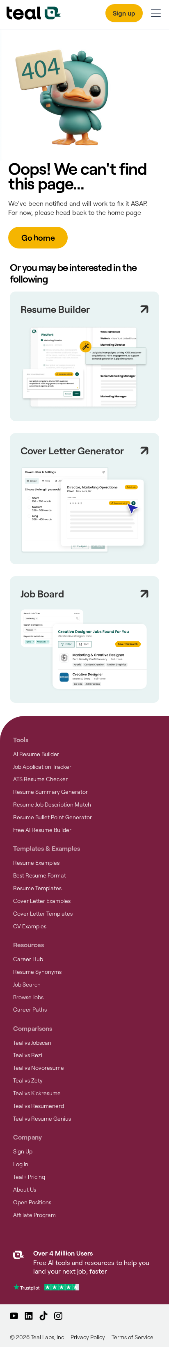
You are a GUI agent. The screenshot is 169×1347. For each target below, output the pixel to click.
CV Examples (29, 926)
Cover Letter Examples (42, 901)
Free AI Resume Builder (42, 830)
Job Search (27, 984)
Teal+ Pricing (29, 1177)
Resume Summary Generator (50, 791)
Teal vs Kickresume (37, 1093)
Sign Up (22, 1151)
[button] (154, 13)
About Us (24, 1189)
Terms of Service (132, 1337)
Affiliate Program (34, 1215)
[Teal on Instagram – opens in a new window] (58, 1316)
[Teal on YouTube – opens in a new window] (14, 1316)
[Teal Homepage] (18, 1263)
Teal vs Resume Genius (42, 1118)
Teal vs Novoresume (38, 1067)
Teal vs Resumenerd (38, 1106)
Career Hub (28, 959)
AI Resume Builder (36, 754)
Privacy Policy (88, 1337)
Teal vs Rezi (27, 1055)
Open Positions (32, 1202)
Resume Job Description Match (52, 804)
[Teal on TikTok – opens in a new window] (43, 1316)
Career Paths (30, 1009)
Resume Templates (37, 888)
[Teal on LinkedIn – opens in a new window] (29, 1316)
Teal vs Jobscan (32, 1042)
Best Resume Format (39, 875)
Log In (20, 1164)
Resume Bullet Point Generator (52, 817)
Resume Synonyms (37, 971)
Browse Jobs (28, 997)
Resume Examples (36, 862)
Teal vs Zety (28, 1080)
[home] (34, 13)
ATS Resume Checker (40, 779)
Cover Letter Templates (43, 913)
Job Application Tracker (42, 766)
